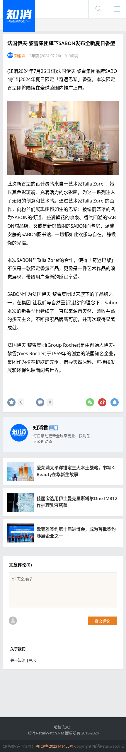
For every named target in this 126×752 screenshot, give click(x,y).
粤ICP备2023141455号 (54, 746)
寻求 (32, 660)
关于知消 (17, 660)
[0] (11, 402)
